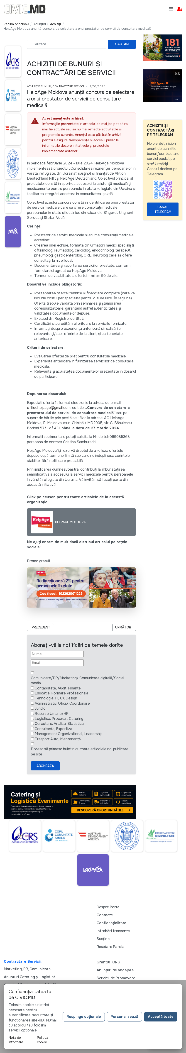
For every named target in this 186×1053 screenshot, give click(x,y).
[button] (179, 9)
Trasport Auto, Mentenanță (58, 739)
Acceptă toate (161, 1016)
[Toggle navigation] (171, 9)
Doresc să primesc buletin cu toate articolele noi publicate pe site (79, 751)
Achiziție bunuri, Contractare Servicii (56, 86)
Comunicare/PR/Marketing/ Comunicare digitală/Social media (77, 680)
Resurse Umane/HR (52, 713)
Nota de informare (16, 1040)
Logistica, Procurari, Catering (59, 718)
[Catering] (70, 801)
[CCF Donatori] (162, 47)
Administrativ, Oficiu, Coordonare (62, 703)
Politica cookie (42, 1040)
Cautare (122, 44)
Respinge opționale (83, 1016)
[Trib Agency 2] (162, 85)
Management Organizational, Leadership (69, 733)
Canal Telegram (162, 209)
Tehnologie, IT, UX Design (56, 698)
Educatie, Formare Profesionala (61, 693)
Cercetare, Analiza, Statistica (59, 723)
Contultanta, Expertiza (53, 728)
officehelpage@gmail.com (49, 407)
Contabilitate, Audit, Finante (58, 688)
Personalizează (124, 1016)
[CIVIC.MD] (25, 8)
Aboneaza (45, 766)
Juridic (40, 708)
